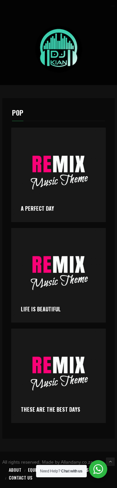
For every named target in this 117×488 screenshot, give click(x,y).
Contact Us (20, 477)
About (15, 469)
